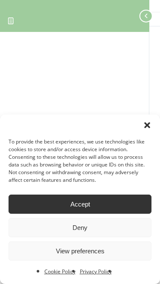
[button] (147, 125)
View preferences (80, 251)
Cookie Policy (60, 271)
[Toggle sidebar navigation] (138, 16)
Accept (80, 204)
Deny (80, 227)
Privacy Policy (96, 271)
